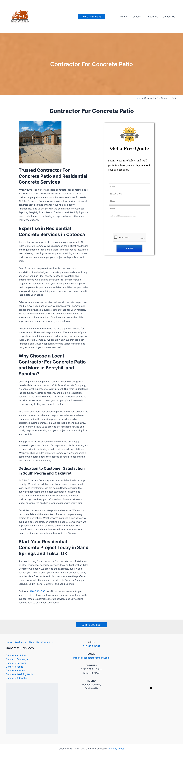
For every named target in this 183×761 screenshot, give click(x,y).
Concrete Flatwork (16, 663)
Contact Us (169, 16)
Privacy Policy (116, 748)
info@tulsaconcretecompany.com (91, 657)
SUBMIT (129, 248)
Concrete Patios (14, 666)
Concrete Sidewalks (16, 678)
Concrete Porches (15, 670)
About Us (153, 16)
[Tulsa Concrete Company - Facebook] (151, 688)
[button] (91, 16)
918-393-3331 (38, 591)
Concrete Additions (16, 655)
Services (136, 16)
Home (123, 16)
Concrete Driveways (17, 659)
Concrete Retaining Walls (19, 674)
